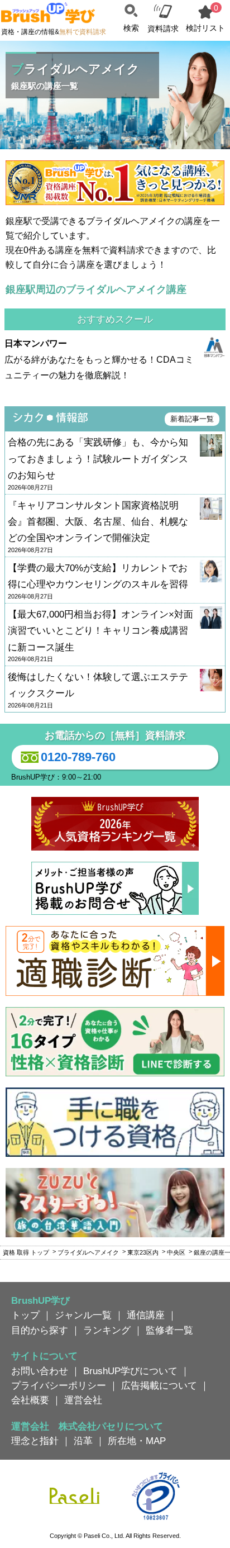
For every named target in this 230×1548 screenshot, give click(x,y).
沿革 (83, 1441)
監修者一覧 (169, 1330)
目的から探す (39, 1330)
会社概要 (30, 1400)
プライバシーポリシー (58, 1385)
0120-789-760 (78, 757)
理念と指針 (35, 1441)
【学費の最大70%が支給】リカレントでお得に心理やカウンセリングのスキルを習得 (98, 581)
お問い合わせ (39, 1371)
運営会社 (83, 1400)
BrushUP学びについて (130, 1371)
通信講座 (146, 1315)
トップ (25, 1315)
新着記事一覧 (192, 419)
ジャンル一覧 (83, 1315)
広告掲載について (159, 1385)
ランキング (107, 1330)
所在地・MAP (137, 1441)
